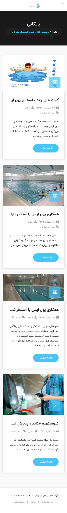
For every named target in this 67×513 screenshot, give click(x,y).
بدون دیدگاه (47, 112)
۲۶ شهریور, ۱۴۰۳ (45, 107)
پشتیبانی (19, 501)
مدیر (28, 107)
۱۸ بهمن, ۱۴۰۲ (47, 221)
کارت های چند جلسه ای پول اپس (32, 100)
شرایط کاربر (47, 501)
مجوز (33, 501)
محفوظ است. (16, 495)
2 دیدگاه (16, 317)
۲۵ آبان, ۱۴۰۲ (47, 431)
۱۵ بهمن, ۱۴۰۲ (47, 317)
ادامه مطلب (46, 148)
